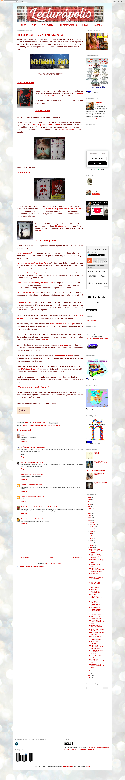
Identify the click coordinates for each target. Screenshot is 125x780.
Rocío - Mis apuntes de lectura (30, 507)
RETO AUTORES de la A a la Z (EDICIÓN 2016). (96, 656)
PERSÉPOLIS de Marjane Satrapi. (96, 470)
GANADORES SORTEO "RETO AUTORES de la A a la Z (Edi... (96, 551)
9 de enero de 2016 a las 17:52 (36, 462)
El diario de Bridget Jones (32, 369)
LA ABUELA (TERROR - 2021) (100, 483)
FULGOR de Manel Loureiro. (94, 574)
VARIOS (58, 425)
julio (91, 533)
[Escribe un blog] (52, 423)
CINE (34, 25)
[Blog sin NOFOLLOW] (92, 348)
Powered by (93, 169)
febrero (92, 545)
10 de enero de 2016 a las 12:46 (35, 496)
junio (91, 536)
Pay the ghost (62, 345)
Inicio (51, 557)
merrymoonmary (68, 766)
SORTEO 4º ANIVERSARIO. (98, 452)
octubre (92, 526)
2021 (89, 508)
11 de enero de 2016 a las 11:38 (34, 519)
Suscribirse (97, 163)
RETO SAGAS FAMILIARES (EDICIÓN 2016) (96, 633)
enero (91, 547)
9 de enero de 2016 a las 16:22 (38, 447)
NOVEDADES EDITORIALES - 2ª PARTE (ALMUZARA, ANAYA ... (95, 597)
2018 (89, 515)
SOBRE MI (98, 25)
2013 (89, 675)
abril (91, 540)
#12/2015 (25, 425)
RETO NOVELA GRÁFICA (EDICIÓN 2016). (96, 586)
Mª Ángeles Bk (25, 447)
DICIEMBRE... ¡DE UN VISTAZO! (36, 425)
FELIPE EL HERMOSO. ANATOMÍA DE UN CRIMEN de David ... (95, 591)
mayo (91, 538)
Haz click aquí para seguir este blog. (97, 338)
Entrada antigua (77, 557)
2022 (89, 506)
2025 (89, 499)
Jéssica (23, 496)
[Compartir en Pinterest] (57, 423)
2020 (89, 511)
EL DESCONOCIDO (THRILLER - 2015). (95, 613)
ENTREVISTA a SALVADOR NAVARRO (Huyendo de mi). (96, 647)
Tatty (23, 484)
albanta (23, 474)
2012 (89, 677)
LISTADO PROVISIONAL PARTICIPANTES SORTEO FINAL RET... (95, 638)
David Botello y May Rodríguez (63, 324)
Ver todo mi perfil (91, 119)
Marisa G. (99, 102)
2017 (89, 518)
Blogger (88, 766)
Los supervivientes (66, 130)
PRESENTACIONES (68, 25)
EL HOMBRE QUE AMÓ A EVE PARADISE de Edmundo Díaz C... (95, 609)
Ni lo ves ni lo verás (74, 209)
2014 (89, 673)
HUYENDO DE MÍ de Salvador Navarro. (95, 617)
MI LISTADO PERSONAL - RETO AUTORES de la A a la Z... (96, 622)
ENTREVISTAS (48, 25)
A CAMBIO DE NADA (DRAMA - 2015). (95, 583)
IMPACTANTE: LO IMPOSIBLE (99, 474)
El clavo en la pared (27, 293)
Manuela (23, 435)
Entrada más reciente (24, 557)
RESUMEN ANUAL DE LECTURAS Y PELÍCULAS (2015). (96, 666)
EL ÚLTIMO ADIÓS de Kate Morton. (96, 629)
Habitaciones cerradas (63, 356)
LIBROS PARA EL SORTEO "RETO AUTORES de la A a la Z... (96, 561)
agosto (92, 531)
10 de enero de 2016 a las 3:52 (33, 484)
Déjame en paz (24, 302)
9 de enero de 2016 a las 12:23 (35, 435)
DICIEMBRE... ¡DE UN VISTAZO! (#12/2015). (96, 626)
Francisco (24, 462)
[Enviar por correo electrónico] (50, 423)
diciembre (93, 522)
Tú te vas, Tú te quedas (53, 209)
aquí (40, 231)
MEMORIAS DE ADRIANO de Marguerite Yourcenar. (96, 578)
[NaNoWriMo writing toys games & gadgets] (97, 91)
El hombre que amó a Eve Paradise (45, 125)
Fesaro (23, 519)
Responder (24, 441)
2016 (89, 520)
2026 (89, 497)
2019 (89, 513)
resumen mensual (50, 425)
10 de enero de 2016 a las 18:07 (48, 507)
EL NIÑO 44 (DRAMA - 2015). (95, 565)
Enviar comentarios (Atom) (54, 563)
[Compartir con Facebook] (55, 423)
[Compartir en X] (53, 423)
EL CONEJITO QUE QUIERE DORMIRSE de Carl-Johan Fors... (96, 652)
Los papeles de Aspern (29, 273)
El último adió (61, 226)
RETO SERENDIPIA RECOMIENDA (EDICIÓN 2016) (96, 661)
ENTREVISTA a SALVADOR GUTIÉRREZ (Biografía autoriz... (96, 570)
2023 (89, 504)
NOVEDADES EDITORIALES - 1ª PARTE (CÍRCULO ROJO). (94, 603)
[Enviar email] (89, 181)
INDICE (85, 25)
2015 (89, 670)
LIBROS (22, 25)
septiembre (93, 529)
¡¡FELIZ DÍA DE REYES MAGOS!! (95, 642)
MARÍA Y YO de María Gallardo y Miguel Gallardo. (95, 556)
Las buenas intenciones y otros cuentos (35, 283)
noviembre (93, 524)
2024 (89, 502)
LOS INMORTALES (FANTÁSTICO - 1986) (100, 461)
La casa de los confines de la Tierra (33, 263)
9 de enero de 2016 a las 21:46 (34, 474)
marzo (92, 543)
